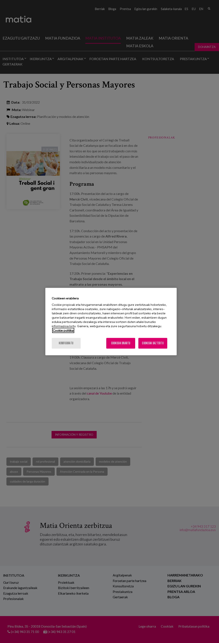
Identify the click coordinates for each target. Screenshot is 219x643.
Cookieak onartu (120, 343)
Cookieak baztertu (153, 343)
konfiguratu (66, 343)
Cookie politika (63, 330)
